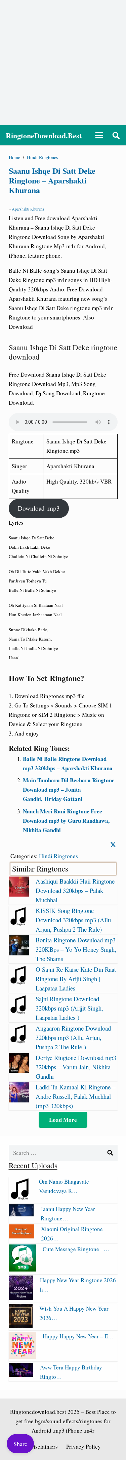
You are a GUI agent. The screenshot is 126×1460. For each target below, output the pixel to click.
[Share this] (113, 845)
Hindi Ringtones (58, 856)
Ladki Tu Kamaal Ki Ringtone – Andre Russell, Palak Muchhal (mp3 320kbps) (75, 1096)
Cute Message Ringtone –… (76, 1249)
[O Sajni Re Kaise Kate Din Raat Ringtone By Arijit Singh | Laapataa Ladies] (19, 982)
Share (20, 1444)
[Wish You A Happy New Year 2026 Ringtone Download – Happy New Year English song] (21, 1325)
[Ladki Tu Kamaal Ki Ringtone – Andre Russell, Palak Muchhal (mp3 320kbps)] (19, 1100)
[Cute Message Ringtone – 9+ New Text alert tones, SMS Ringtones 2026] (22, 1269)
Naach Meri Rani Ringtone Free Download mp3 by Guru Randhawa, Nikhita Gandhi (66, 820)
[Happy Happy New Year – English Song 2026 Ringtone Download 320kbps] (22, 1356)
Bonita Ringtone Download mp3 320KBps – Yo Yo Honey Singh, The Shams (76, 949)
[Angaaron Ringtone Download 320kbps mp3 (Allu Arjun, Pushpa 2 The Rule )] (19, 1041)
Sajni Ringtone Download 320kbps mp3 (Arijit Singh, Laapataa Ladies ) (69, 1008)
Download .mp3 (39, 508)
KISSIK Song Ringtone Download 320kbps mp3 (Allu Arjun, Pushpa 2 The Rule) (73, 919)
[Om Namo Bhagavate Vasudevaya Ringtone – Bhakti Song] (20, 1198)
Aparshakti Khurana (28, 209)
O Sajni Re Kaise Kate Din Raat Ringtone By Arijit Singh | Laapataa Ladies (76, 978)
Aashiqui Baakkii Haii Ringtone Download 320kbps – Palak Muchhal (75, 890)
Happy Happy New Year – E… (78, 1336)
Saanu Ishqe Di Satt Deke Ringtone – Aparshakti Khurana (52, 180)
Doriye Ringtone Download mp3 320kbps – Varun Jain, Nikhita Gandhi (76, 1066)
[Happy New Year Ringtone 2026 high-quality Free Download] (21, 1298)
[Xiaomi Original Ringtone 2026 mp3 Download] (21, 1236)
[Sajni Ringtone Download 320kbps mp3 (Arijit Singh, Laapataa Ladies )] (19, 1012)
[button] (99, 135)
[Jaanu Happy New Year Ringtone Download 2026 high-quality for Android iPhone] (21, 1214)
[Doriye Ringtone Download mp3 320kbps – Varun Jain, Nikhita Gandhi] (19, 1071)
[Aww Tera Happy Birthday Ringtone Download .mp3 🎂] (21, 1374)
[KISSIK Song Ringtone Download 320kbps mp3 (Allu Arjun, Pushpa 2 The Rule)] (19, 924)
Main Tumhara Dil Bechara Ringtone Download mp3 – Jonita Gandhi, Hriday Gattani (69, 789)
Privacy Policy (83, 1446)
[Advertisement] (63, 62)
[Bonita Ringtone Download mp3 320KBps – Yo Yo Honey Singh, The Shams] (19, 953)
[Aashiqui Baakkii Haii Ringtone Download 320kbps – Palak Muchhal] (19, 894)
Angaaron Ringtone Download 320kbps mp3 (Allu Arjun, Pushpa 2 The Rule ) (73, 1037)
